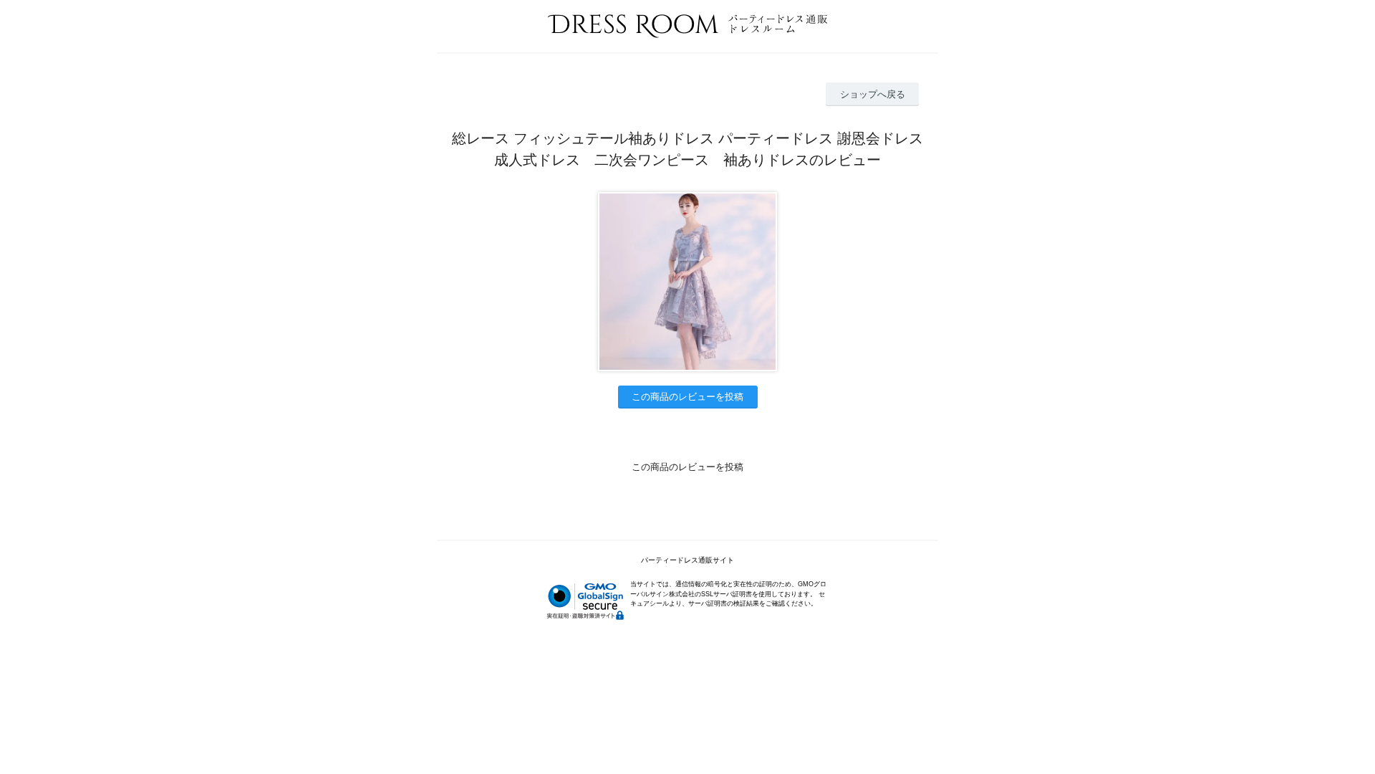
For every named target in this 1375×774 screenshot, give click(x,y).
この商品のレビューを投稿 (687, 396)
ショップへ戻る (872, 94)
